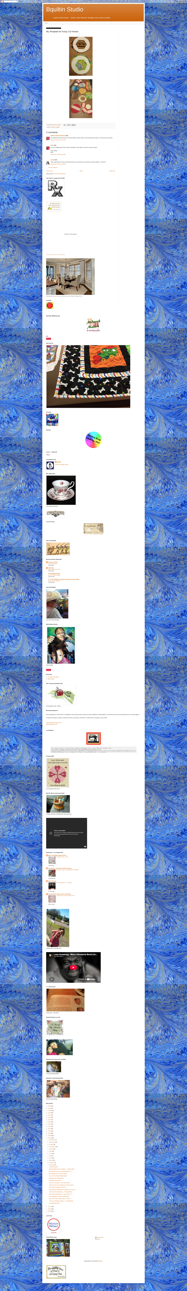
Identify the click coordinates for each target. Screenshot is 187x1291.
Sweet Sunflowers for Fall (54, 569)
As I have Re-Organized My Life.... (58, 1187)
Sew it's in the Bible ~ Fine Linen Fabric (59, 1182)
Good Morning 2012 (54, 1203)
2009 (49, 1211)
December (52, 1140)
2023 (49, 1113)
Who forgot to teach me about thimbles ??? (60, 1171)
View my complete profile (61, 464)
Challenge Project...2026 (62, 856)
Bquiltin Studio (64, 9)
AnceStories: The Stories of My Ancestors (60, 868)
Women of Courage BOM (54, 580)
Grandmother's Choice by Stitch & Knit (65, 895)
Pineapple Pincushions (55, 1180)
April (50, 1158)
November (52, 1142)
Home (46, 23)
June (50, 1153)
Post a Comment (53, 167)
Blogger (101, 1261)
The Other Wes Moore (53, 677)
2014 (49, 1133)
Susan (52, 159)
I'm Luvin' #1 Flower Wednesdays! (58, 1176)
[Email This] (67, 125)
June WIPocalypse (52, 563)
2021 (49, 1117)
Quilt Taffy (51, 568)
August (51, 1149)
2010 (49, 1209)
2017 (49, 1126)
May (50, 1155)
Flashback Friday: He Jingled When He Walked (67, 869)
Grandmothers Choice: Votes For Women (59, 894)
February (51, 1162)
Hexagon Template (55, 127)
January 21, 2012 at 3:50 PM (58, 164)
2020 (49, 1119)
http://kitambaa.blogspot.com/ (54, 722)
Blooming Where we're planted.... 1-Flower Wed (61, 1169)
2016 (49, 1128)
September (52, 1146)
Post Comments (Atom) (59, 173)
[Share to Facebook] (73, 125)
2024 (49, 1110)
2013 (49, 1135)
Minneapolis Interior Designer (68, 296)
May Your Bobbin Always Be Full (57, 855)
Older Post (112, 171)
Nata (52, 145)
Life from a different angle (54, 575)
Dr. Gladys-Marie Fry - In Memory (64, 882)
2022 (49, 1115)
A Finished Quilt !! (53, 1167)
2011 (49, 1206)
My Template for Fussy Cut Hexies (58, 1173)
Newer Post (50, 171)
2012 (49, 1138)
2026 (49, 1106)
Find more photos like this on (55, 254)
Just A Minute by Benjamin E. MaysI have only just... (62, 1189)
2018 (49, 1124)
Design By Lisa (78, 296)
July (50, 1151)
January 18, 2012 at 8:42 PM (58, 140)
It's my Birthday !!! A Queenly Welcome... (59, 1196)
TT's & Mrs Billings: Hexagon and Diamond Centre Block (63, 579)
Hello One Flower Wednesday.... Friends (59, 1198)
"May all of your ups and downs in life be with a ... (62, 1185)
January (51, 1165)
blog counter (97, 1239)
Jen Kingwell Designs (54, 573)
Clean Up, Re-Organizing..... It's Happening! (60, 1192)
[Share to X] (71, 125)
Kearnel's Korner (53, 562)
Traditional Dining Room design (53, 296)
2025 (49, 1108)
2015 (49, 1131)
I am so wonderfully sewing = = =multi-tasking (61, 1201)
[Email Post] (64, 124)
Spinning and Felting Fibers (56, 1178)
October (51, 1144)
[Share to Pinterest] (75, 125)
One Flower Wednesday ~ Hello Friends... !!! (60, 1194)
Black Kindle (51, 679)
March (51, 1160)
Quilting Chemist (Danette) (58, 135)
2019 (49, 1122)
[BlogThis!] (69, 125)
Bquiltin (59, 462)
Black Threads (52, 881)
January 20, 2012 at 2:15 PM (58, 154)
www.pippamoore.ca (51, 724)
